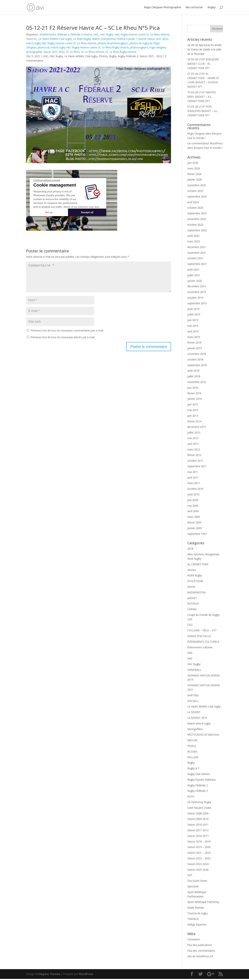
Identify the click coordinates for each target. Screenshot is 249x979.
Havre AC (31, 39)
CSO (189, 624)
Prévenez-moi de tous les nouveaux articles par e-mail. (62, 337)
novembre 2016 (196, 382)
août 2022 (193, 235)
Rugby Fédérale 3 (197, 790)
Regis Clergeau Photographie (162, 7)
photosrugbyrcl (139, 47)
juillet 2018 (193, 376)
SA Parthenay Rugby (199, 802)
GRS (189, 652)
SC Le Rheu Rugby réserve (120, 51)
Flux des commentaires (201, 950)
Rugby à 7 (193, 768)
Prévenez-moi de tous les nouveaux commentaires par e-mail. (67, 330)
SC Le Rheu (72, 51)
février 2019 (194, 342)
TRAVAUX (193, 919)
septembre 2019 (197, 303)
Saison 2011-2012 (198, 830)
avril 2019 (193, 331)
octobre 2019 (195, 297)
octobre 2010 (195, 488)
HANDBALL (194, 669)
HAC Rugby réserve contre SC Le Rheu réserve (142, 34)
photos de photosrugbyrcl (113, 43)
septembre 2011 (197, 466)
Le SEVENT (194, 712)
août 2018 (193, 370)
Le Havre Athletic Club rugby (55, 39)
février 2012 (194, 455)
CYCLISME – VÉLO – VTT (202, 630)
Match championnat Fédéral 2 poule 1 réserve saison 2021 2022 (130, 39)
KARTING (193, 695)
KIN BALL (193, 701)
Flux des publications (199, 945)
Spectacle (193, 886)
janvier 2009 (194, 528)
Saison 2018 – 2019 (199, 841)
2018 (190, 548)
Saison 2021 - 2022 (151, 56)
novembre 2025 (196, 185)
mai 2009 (192, 505)
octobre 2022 (195, 224)
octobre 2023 (195, 207)
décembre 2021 (196, 247)
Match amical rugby (199, 723)
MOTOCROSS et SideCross (203, 734)
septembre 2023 (197, 213)
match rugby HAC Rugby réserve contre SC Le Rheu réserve (61, 43)
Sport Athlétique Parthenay (203, 902)
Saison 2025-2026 (198, 869)
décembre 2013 (196, 427)
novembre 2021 (196, 252)
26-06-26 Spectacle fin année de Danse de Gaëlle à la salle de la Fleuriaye (204, 49)
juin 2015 (192, 404)
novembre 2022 (196, 219)
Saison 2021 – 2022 (199, 852)
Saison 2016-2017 (198, 836)
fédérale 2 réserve (81, 34)
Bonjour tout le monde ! (208, 147)
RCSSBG (192, 751)
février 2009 (194, 522)
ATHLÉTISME (195, 581)
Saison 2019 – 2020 (199, 847)
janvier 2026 (194, 179)
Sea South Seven (197, 880)
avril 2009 (193, 511)
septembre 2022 (197, 230)
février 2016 (194, 393)
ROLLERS (193, 757)
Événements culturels (200, 647)
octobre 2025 (195, 191)
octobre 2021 (195, 258)
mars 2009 (193, 517)
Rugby (212, 7)
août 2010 (193, 494)
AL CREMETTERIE (197, 564)
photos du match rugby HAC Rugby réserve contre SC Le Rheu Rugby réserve (83, 47)
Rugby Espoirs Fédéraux (201, 779)
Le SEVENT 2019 (197, 717)
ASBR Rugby (194, 575)
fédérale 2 (63, 34)
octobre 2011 (195, 460)
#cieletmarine (48, 34)
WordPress (86, 974)
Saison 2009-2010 (198, 819)
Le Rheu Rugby (82, 39)
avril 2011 (193, 477)
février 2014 (194, 421)
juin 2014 (192, 415)
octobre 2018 (195, 359)
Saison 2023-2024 (198, 864)
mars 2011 (193, 483)
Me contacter (194, 7)
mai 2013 (192, 438)
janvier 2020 (194, 281)
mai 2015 (192, 410)
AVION (191, 586)
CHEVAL (192, 609)
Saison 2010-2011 (198, 824)
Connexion (193, 939)
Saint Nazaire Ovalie (199, 807)
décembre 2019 (196, 286)
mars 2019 (193, 337)
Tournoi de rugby (197, 913)
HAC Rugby (106, 34)
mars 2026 (193, 168)
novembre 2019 (196, 292)
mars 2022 (193, 241)
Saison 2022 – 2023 (199, 858)
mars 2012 (193, 449)
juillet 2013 (193, 432)
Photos (103, 56)
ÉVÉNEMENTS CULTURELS (203, 641)
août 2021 (193, 269)
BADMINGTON (196, 592)
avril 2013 (193, 444)
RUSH (190, 796)
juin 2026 (192, 162)
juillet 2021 (193, 275)
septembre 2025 (197, 196)
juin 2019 (192, 320)
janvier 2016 (194, 398)
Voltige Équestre (197, 924)
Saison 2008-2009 (198, 813)
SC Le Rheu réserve (92, 51)
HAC (96, 34)
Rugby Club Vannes (198, 774)
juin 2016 (192, 387)
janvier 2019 (194, 348)
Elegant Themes (49, 974)
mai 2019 (192, 325)
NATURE (192, 740)
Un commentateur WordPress (205, 143)
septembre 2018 (197, 365)
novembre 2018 (196, 354)
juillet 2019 (193, 314)
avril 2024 (193, 202)
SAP (189, 875)
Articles (191, 570)
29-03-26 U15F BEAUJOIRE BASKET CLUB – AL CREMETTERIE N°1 (203, 63)
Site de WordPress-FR (200, 956)
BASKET (192, 598)
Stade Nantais (195, 907)
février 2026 (194, 174)
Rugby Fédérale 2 (128, 56)
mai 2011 (192, 472)
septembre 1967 (197, 533)
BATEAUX (193, 603)
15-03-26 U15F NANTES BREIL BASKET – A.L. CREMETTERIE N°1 (201, 97)
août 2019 (193, 309)
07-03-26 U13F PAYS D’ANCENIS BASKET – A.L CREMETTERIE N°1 (202, 111)
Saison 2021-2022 (54, 51)
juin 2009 (192, 500)
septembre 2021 (197, 264)
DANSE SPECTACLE (199, 636)
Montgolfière (195, 729)
